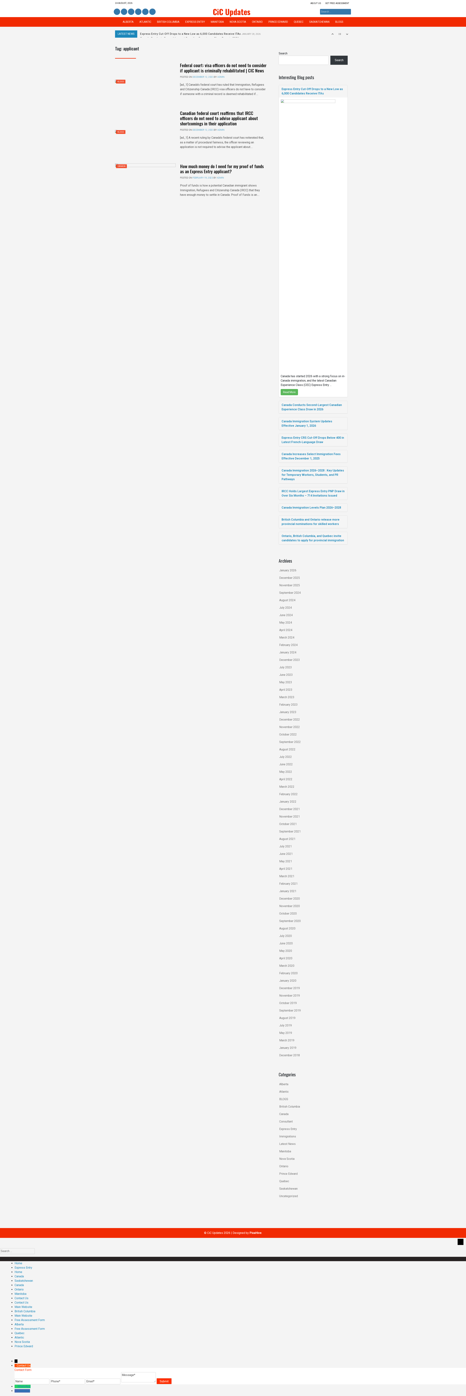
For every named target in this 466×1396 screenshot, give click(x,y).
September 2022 (290, 742)
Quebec (298, 21)
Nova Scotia (238, 21)
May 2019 (285, 1033)
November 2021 (289, 816)
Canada (121, 166)
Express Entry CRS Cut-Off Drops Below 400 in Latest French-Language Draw (313, 440)
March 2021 (286, 876)
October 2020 (288, 913)
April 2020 (285, 958)
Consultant (286, 1121)
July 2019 (285, 1025)
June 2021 (286, 854)
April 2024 (285, 630)
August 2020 (287, 928)
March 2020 (286, 965)
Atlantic (145, 21)
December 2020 (289, 898)
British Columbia (168, 21)
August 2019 (287, 1018)
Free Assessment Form (30, 1320)
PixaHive (256, 1233)
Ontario (257, 21)
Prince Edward (278, 21)
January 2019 (287, 1048)
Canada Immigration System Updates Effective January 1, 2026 (307, 423)
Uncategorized (288, 1196)
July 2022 (285, 757)
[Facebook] (16, 1391)
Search (283, 53)
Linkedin (123, 12)
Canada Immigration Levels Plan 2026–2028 (311, 507)
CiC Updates (231, 11)
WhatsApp (24, 1386)
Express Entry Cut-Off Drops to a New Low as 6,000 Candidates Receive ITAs (200, 33)
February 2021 (288, 883)
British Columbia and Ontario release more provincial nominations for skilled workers (310, 522)
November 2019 (289, 995)
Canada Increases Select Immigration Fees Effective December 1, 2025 (311, 456)
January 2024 (287, 652)
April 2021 (285, 868)
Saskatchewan (319, 21)
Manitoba (217, 21)
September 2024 (290, 592)
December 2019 (289, 988)
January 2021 (287, 891)
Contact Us (21, 1298)
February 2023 (288, 704)
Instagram (138, 12)
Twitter (131, 12)
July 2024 (285, 607)
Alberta (128, 21)
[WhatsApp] (16, 1386)
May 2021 (285, 861)
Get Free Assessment (337, 3)
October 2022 (288, 734)
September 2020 (290, 921)
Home (18, 1263)
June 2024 (286, 615)
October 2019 (288, 1003)
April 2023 (285, 689)
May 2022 (285, 772)
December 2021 (289, 809)
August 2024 (287, 600)
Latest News (287, 1144)
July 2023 (285, 667)
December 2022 (289, 719)
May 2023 (285, 682)
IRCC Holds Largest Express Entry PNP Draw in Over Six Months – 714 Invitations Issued (313, 493)
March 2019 (286, 1040)
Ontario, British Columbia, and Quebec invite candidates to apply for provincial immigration (313, 538)
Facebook (117, 12)
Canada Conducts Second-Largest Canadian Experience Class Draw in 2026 (312, 407)
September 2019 (290, 1010)
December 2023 (289, 660)
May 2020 (285, 951)
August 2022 (287, 749)
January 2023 (287, 712)
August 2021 (287, 839)
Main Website (23, 1307)
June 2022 (286, 764)
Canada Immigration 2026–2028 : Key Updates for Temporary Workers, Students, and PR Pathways (313, 475)
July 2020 (285, 936)
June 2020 (286, 943)
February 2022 (288, 794)
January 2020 (287, 980)
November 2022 (289, 727)
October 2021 (288, 824)
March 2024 (286, 637)
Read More (289, 392)
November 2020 (289, 906)
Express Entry (195, 21)
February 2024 (288, 645)
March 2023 (286, 697)
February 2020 (288, 973)
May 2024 (285, 622)
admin (220, 77)
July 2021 (285, 846)
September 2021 (290, 831)
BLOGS (339, 21)
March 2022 (286, 786)
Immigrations (287, 1136)
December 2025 (289, 578)
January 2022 (287, 801)
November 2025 (289, 585)
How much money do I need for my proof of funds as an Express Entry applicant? (222, 169)
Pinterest (145, 12)
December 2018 (289, 1055)
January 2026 (287, 570)
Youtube (152, 12)
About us (315, 3)
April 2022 (285, 779)
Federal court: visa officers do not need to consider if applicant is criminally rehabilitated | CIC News (223, 68)
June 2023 (286, 675)
